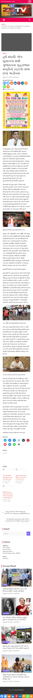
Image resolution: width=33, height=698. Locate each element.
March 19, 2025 (7, 77)
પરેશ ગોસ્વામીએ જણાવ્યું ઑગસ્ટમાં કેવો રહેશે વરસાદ (7, 477)
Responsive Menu (30, 1)
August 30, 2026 (7, 593)
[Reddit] (11, 83)
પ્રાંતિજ (5, 584)
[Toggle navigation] (3, 20)
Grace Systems (19, 690)
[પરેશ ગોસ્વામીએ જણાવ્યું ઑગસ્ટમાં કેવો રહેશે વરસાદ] (8, 471)
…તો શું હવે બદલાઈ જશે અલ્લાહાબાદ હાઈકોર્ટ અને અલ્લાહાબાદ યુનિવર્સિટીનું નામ (17, 512)
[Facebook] (4, 83)
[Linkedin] (15, 83)
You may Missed (9, 566)
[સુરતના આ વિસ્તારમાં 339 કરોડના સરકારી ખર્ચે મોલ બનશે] (21, 471)
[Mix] (26, 83)
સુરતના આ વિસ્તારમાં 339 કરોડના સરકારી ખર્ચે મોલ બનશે (21, 477)
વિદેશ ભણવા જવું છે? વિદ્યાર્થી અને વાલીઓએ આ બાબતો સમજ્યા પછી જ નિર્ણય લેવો (16, 677)
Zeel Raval (16, 77)
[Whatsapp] (4, 86)
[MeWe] (22, 83)
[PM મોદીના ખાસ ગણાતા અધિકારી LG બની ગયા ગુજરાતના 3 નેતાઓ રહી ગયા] (8, 488)
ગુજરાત (5, 53)
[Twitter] (8, 83)
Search (28, 534)
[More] (8, 86)
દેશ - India (6, 613)
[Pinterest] (18, 83)
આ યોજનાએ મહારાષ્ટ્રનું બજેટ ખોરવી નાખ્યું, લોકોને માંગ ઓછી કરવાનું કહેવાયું (16, 520)
